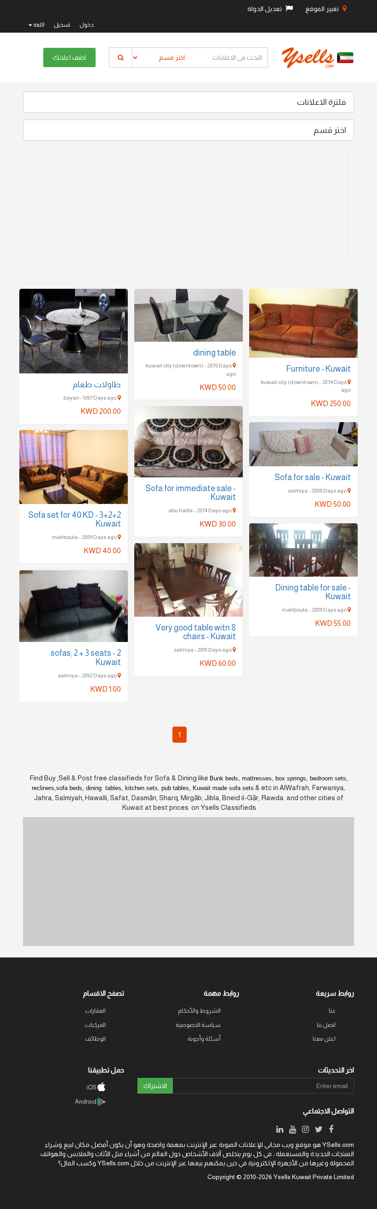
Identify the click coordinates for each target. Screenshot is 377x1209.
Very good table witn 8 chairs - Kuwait (195, 632)
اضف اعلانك (69, 57)
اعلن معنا (324, 1038)
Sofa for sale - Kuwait (312, 477)
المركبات (95, 1024)
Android (86, 1101)
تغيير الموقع (322, 8)
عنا (332, 1010)
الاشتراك (155, 1085)
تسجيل (62, 25)
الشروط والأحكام (199, 1010)
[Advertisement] (278, 200)
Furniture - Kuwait (318, 368)
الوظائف (95, 1038)
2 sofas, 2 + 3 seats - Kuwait (86, 657)
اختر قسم (330, 130)
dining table (214, 352)
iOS (91, 1087)
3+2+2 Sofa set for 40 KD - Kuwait (74, 519)
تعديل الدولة (265, 8)
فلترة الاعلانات (321, 102)
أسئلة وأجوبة (204, 1038)
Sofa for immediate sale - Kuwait (190, 493)
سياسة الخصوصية (198, 1024)
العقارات (95, 1010)
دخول (87, 25)
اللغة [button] (38, 25)
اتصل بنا (326, 1024)
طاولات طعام (97, 384)
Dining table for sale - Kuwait (313, 592)
